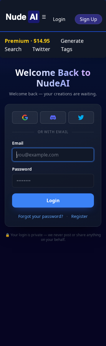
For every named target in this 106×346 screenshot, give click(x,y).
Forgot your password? (40, 216)
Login (59, 19)
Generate (72, 40)
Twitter (41, 49)
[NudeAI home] (21, 17)
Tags (66, 49)
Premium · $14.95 (28, 40)
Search (13, 49)
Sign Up (88, 19)
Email (17, 143)
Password (22, 169)
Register (79, 216)
